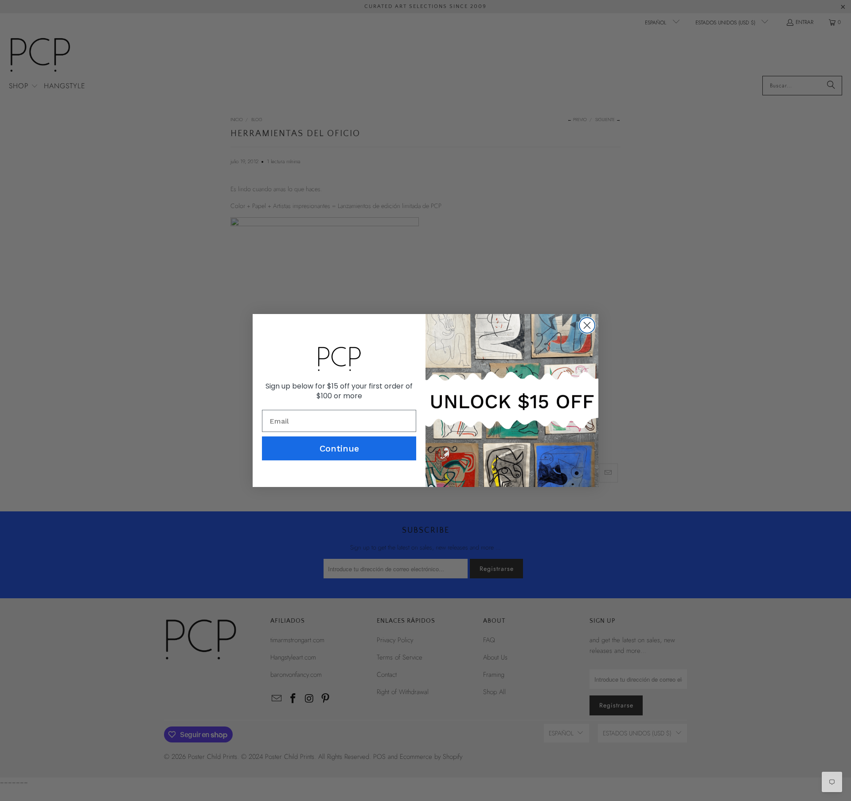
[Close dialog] (587, 325)
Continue (339, 448)
